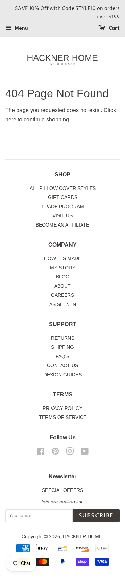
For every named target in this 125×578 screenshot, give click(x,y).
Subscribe (96, 516)
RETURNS (62, 338)
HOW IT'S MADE (62, 258)
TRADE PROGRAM (62, 206)
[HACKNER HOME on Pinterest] (55, 452)
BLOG (62, 276)
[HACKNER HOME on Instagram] (70, 452)
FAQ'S (62, 356)
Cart (114, 28)
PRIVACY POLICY (62, 408)
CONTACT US (62, 365)
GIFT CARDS (62, 197)
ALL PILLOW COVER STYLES (63, 188)
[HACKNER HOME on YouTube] (85, 452)
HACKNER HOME (82, 536)
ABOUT (62, 286)
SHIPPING (62, 347)
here (10, 119)
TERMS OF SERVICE (62, 417)
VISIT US (62, 215)
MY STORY (62, 267)
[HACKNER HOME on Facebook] (40, 452)
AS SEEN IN (62, 304)
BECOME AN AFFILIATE (62, 225)
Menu (21, 28)
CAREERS (62, 295)
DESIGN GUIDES (62, 374)
